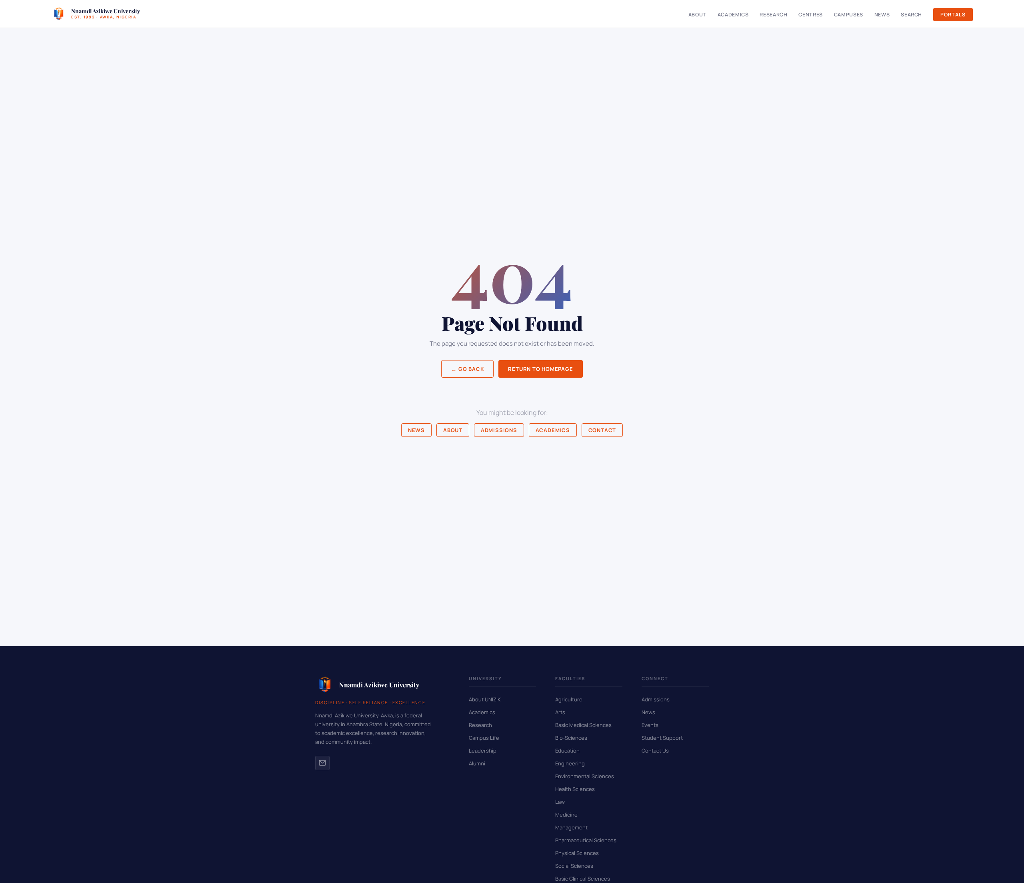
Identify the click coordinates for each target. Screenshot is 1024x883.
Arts (560, 712)
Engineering (570, 763)
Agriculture (568, 699)
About (697, 14)
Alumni (477, 763)
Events (650, 725)
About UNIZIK (485, 699)
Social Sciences (574, 865)
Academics (733, 14)
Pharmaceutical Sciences (585, 840)
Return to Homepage (540, 368)
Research (773, 14)
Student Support (662, 737)
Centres (810, 14)
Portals (953, 14)
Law (560, 801)
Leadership (482, 750)
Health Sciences (575, 789)
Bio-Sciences (571, 737)
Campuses (848, 14)
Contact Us (655, 750)
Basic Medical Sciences (583, 725)
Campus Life (484, 737)
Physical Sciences (577, 853)
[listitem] (322, 763)
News (882, 14)
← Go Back (467, 368)
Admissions (499, 430)
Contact (602, 430)
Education (567, 750)
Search (911, 14)
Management (571, 827)
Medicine (566, 814)
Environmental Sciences (584, 776)
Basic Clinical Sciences (582, 878)
